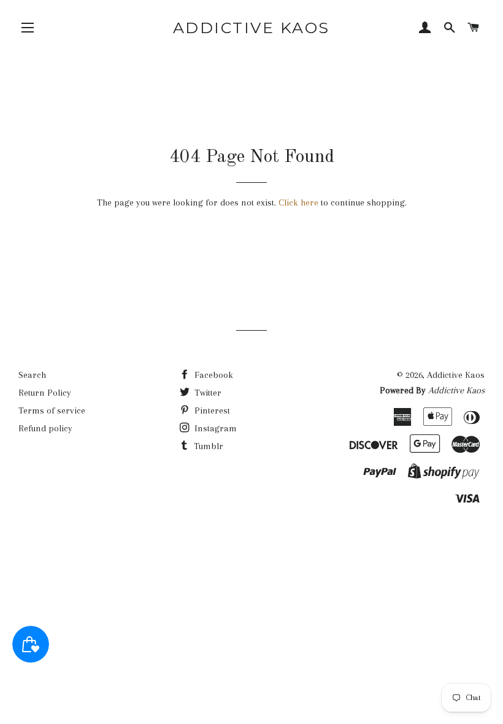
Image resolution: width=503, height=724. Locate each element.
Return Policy (44, 392)
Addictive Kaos (251, 27)
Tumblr (207, 446)
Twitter (206, 392)
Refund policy (45, 428)
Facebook (212, 374)
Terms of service (51, 410)
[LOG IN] (425, 28)
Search (32, 374)
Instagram (214, 428)
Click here (298, 202)
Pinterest (211, 410)
